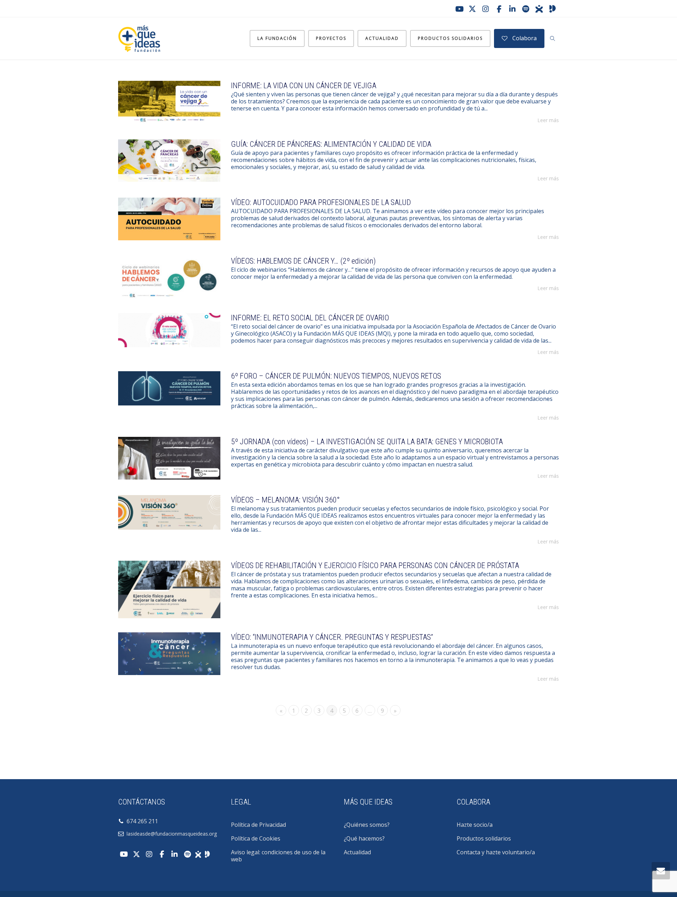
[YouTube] (458, 8)
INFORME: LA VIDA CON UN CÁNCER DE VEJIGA (303, 85)
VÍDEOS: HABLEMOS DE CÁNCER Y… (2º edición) (303, 261)
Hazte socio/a (475, 825)
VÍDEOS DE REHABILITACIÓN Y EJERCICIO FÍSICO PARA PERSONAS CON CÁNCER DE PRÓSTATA (375, 565)
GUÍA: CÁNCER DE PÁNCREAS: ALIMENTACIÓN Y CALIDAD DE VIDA (331, 144)
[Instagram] (485, 8)
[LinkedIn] (512, 8)
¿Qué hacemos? (364, 838)
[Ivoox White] (198, 853)
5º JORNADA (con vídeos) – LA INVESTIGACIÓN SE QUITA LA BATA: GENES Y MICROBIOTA (367, 441)
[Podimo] (552, 8)
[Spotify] (525, 8)
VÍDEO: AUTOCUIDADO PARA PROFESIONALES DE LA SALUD (321, 202)
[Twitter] (472, 8)
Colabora (524, 38)
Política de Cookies (255, 838)
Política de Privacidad (258, 825)
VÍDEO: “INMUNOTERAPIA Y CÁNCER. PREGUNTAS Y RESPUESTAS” (332, 637)
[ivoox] (539, 8)
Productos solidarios (450, 38)
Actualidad (382, 38)
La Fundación (277, 38)
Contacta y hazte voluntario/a (496, 852)
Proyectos (331, 38)
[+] (169, 102)
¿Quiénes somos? (367, 825)
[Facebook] (499, 8)
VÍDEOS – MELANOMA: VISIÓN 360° (285, 499)
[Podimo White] (207, 853)
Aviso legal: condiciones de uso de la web (278, 855)
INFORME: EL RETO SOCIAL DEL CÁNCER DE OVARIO (310, 317)
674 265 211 (141, 821)
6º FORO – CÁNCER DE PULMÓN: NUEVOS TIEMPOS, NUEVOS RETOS (336, 376)
